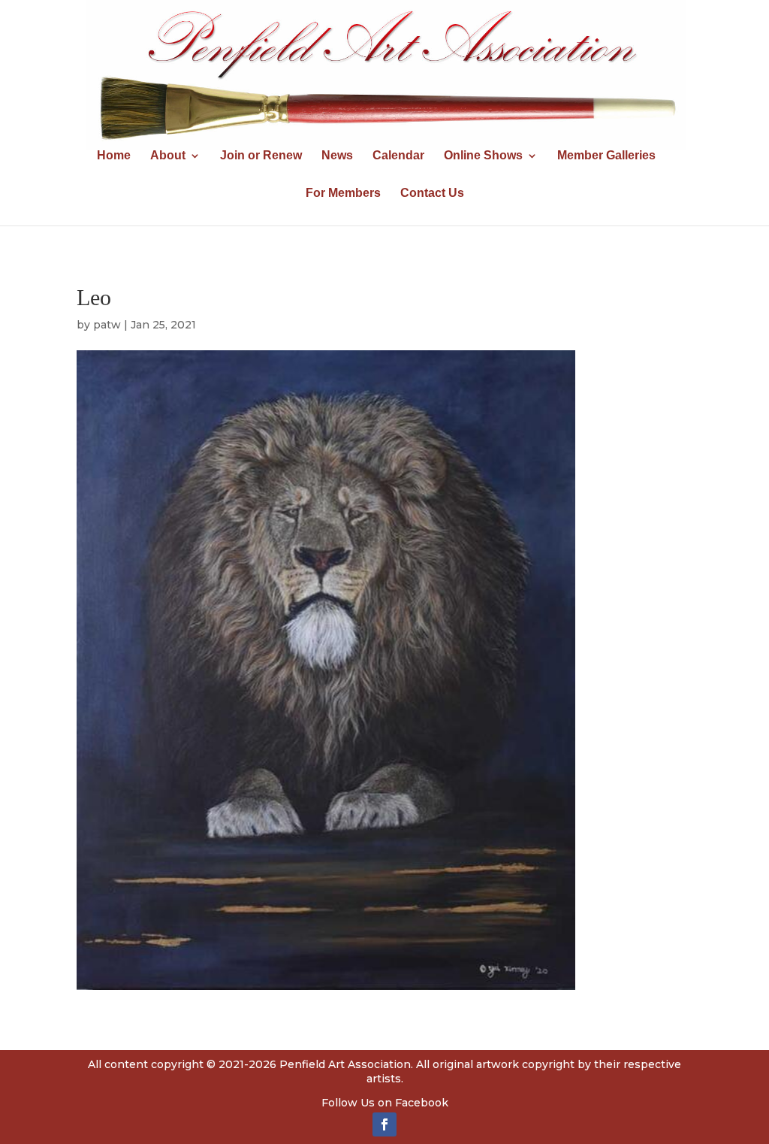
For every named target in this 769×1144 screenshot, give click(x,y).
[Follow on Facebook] (384, 1124)
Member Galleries (606, 156)
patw (107, 324)
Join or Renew (261, 156)
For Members (343, 193)
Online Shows (483, 156)
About (167, 156)
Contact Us (432, 193)
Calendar (398, 156)
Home (114, 156)
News (337, 156)
